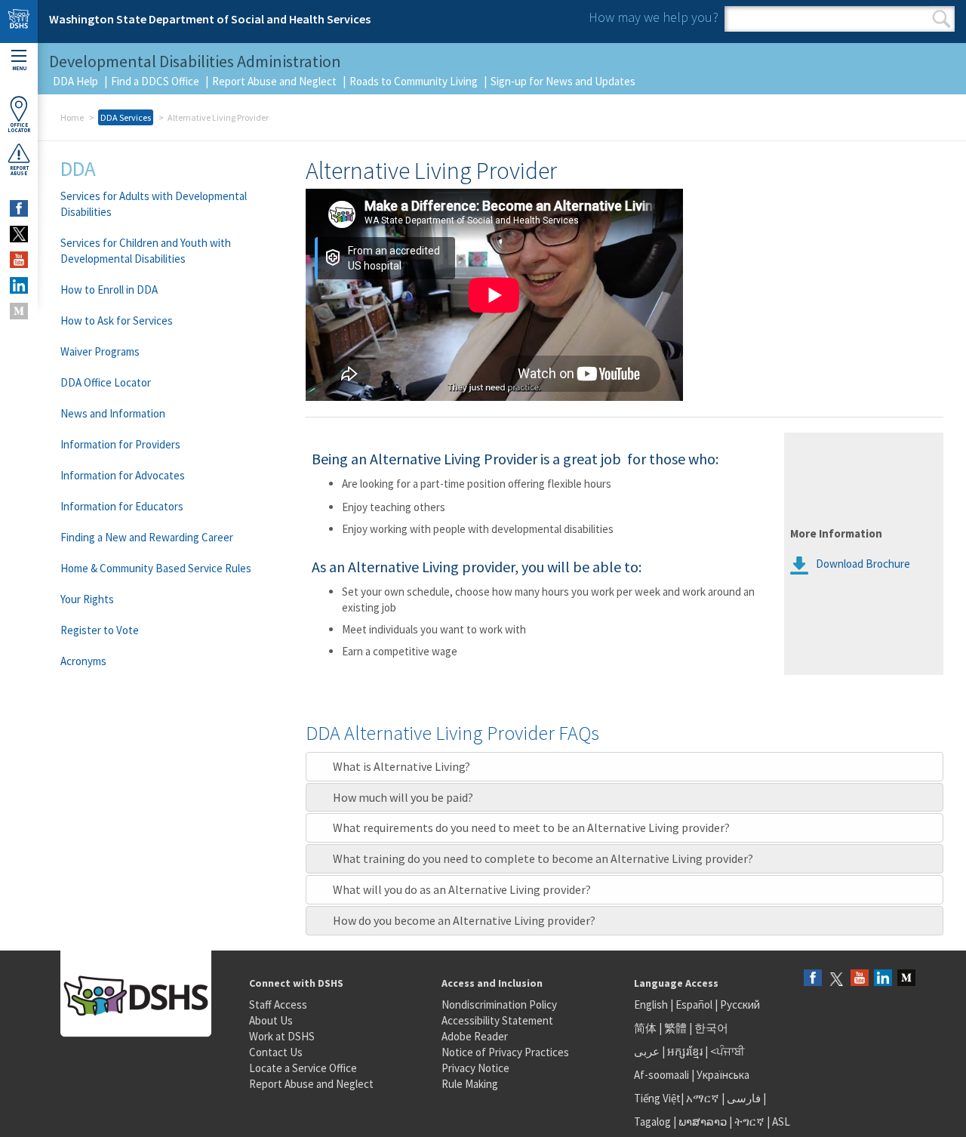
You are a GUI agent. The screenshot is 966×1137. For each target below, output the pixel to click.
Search (941, 19)
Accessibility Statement (497, 1020)
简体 (645, 1028)
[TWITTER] (19, 234)
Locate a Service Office (303, 1068)
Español (693, 1004)
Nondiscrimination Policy (499, 1004)
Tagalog (652, 1121)
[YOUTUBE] (19, 260)
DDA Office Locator (105, 382)
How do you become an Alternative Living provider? (464, 920)
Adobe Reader (474, 1036)
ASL (781, 1121)
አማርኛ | (705, 1098)
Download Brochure (863, 563)
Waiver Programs (100, 351)
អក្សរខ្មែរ (685, 1051)
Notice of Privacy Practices (505, 1052)
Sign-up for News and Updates (563, 81)
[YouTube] (859, 979)
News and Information (112, 413)
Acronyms (83, 661)
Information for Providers (120, 444)
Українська (723, 1075)
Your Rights (87, 599)
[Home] (19, 21)
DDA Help (75, 81)
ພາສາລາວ (702, 1121)
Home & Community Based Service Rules (155, 568)
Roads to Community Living (413, 81)
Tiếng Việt (657, 1098)
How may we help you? (653, 17)
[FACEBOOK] (19, 208)
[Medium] (906, 979)
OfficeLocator (19, 128)
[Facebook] (812, 979)
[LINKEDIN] (19, 285)
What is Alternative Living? (401, 766)
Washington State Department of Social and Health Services (210, 18)
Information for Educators (121, 506)
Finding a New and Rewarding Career (146, 537)
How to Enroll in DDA (109, 289)
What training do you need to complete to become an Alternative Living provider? (543, 858)
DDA (78, 168)
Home (72, 117)
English (652, 1004)
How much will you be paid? (403, 797)
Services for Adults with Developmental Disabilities (153, 204)
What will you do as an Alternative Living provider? (462, 889)
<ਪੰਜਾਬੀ (727, 1051)
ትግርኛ (749, 1121)
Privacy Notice (475, 1068)
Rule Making (469, 1084)
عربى (647, 1051)
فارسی (742, 1098)
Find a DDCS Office (155, 81)
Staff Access (278, 1004)
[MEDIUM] (19, 311)
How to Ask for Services (116, 320)
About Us (271, 1020)
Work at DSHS (282, 1036)
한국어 (711, 1028)
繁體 (676, 1028)
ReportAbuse (19, 171)
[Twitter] (836, 979)
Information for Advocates (122, 475)
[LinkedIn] (883, 979)
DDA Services (125, 117)
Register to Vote (99, 630)
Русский (740, 1004)
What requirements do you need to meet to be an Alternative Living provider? (531, 827)
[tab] (624, 766)
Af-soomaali (661, 1075)
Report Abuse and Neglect (274, 81)
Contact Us (276, 1052)
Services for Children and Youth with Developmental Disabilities (145, 251)
